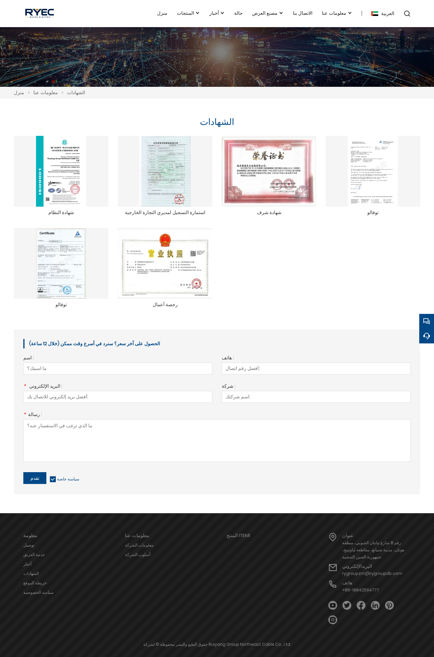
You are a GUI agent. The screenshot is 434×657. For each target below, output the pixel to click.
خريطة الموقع (35, 583)
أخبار (27, 564)
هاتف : (228, 358)
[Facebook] (361, 605)
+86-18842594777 (360, 590)
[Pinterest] (389, 605)
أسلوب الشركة (138, 554)
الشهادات (76, 92)
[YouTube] (332, 605)
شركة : (228, 386)
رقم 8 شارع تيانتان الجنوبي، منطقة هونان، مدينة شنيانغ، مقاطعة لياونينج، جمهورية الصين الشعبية (373, 550)
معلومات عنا (45, 92)
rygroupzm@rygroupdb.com (372, 573)
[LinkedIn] (375, 605)
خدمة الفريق (34, 554)
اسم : (28, 358)
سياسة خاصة (68, 479)
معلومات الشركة (139, 545)
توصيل (29, 545)
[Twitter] (347, 605)
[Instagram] (332, 620)
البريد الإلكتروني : (42, 386)
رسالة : (32, 415)
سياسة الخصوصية (38, 592)
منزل (19, 92)
